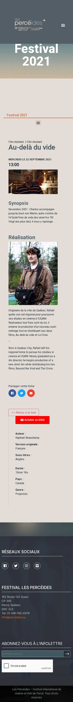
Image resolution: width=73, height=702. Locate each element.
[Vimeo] (37, 565)
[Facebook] (5, 565)
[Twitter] (15, 565)
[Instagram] (26, 565)
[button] (63, 25)
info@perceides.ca (13, 617)
